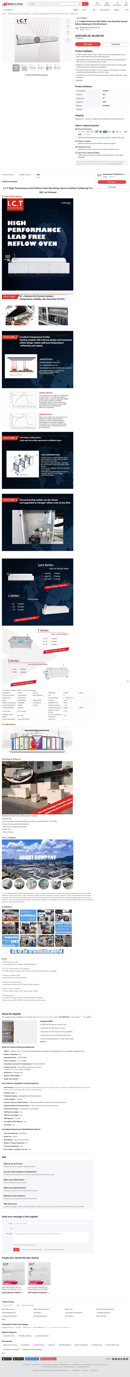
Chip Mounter (63, 1087)
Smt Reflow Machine (65, 1345)
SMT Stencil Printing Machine (105, 1309)
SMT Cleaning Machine (40, 1316)
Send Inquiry (88, 44)
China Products (36, 1364)
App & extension (105, 10)
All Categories (8, 10)
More (3, 1353)
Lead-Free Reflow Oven (42, 1336)
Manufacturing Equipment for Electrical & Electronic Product (50, 14)
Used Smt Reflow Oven (112, 1345)
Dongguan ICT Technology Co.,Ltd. (90, 27)
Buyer (84, 10)
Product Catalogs (28, 1305)
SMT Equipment (37, 1090)
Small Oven (51, 1345)
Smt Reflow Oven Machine (11, 1349)
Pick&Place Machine (74, 1087)
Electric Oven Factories (10, 1345)
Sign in (126, 5)
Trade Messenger (32, 1359)
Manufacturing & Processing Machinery (19, 14)
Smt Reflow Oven (97, 1345)
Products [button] (32, 4)
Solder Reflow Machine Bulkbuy (32, 1349)
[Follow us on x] (116, 1359)
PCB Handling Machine (8, 1313)
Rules (126, 10)
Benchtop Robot (101, 1316)
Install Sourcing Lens (49, 1359)
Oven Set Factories (38, 1345)
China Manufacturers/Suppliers (50, 1364)
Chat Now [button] (116, 44)
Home (3, 14)
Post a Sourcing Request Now (55, 1249)
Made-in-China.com (57, 1367)
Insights (105, 1364)
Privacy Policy (94, 1370)
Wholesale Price (76, 1364)
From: (10, 1223)
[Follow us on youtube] (122, 1359)
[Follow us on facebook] (113, 1359)
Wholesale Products (65, 1364)
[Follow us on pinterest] (124, 1359)
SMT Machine (26, 1090)
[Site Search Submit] (85, 4)
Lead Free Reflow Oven (51, 1087)
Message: (9, 1233)
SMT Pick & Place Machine (41, 1309)
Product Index (97, 1364)
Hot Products (26, 1364)
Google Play (18, 1359)
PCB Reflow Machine (25, 1336)
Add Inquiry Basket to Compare (37, 75)
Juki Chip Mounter (16, 1090)
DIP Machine (37, 1313)
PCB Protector (69, 1316)
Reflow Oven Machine (81, 1345)
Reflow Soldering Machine (35, 1087)
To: (11, 1228)
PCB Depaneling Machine (9, 1316)
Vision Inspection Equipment (73, 1313)
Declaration (85, 1370)
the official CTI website (46, 1017)
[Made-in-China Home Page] (12, 4)
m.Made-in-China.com (69, 1367)
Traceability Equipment (103, 1313)
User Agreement (75, 1370)
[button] (80, 4)
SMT (16, 1087)
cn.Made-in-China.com (83, 1367)
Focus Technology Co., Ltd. (52, 1370)
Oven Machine (25, 1345)
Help (94, 10)
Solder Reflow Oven (9, 1336)
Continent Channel (87, 1364)
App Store (7, 1359)
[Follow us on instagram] (119, 1359)
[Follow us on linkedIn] (127, 1359)
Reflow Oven (74, 14)
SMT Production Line (8, 1309)
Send (16, 1249)
